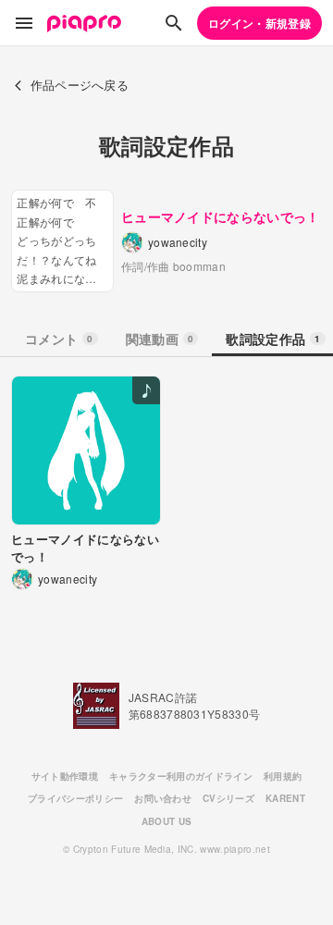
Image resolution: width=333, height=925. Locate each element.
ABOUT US (167, 821)
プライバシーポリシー (75, 798)
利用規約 (283, 776)
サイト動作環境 (64, 776)
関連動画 (160, 338)
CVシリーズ (228, 798)
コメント (59, 338)
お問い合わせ (162, 798)
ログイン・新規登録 (259, 23)
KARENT (285, 798)
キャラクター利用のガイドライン (181, 776)
